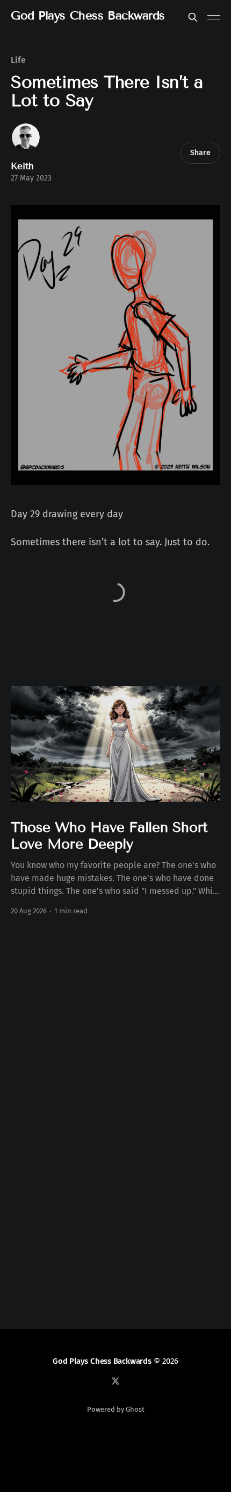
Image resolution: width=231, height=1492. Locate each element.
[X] (115, 1381)
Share (200, 152)
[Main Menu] (214, 17)
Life (18, 60)
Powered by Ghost (116, 1409)
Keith (22, 166)
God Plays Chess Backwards (88, 16)
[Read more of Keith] (26, 137)
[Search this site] (192, 17)
